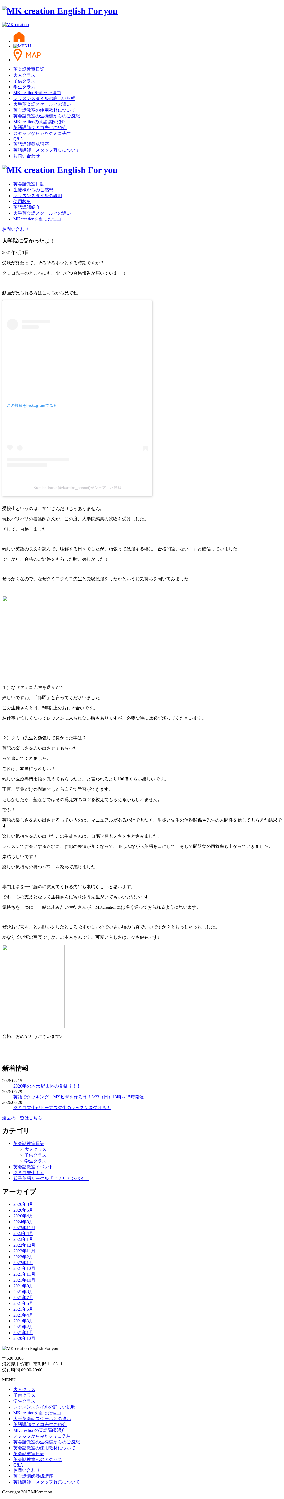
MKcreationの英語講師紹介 (39, 121)
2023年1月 (23, 1239)
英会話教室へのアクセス (37, 1459)
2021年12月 (24, 1268)
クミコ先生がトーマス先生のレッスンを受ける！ (62, 1107)
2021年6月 (23, 1303)
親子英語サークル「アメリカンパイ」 (51, 1178)
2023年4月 (23, 1233)
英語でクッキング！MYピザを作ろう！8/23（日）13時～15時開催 (78, 1096)
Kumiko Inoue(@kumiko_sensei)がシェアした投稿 (77, 487)
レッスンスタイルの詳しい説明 (44, 98)
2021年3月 (23, 1321)
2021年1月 (23, 1332)
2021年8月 (23, 1291)
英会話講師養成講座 (33, 1476)
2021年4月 (23, 1315)
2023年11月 (24, 1227)
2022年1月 (23, 1262)
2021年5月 (23, 1309)
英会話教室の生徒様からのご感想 (46, 116)
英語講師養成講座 (31, 144)
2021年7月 (23, 1297)
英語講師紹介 (26, 207)
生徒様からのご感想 (33, 189)
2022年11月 (24, 1251)
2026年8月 (23, 1204)
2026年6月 (23, 1210)
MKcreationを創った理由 (37, 92)
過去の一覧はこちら (22, 1118)
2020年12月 (24, 1338)
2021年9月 (23, 1286)
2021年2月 (23, 1326)
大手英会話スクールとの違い (42, 104)
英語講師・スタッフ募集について (46, 150)
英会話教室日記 (28, 69)
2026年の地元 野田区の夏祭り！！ (47, 1086)
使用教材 (22, 201)
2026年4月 (23, 1216)
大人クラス (24, 75)
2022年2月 (23, 1256)
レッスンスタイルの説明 (37, 195)
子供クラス (24, 81)
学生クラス (24, 86)
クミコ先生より (28, 1172)
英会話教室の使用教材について (44, 110)
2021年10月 (24, 1280)
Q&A (18, 139)
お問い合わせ (26, 156)
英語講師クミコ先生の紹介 (40, 127)
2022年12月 (24, 1245)
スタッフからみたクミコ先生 (42, 133)
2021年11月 (24, 1274)
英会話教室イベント (33, 1166)
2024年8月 (23, 1221)
